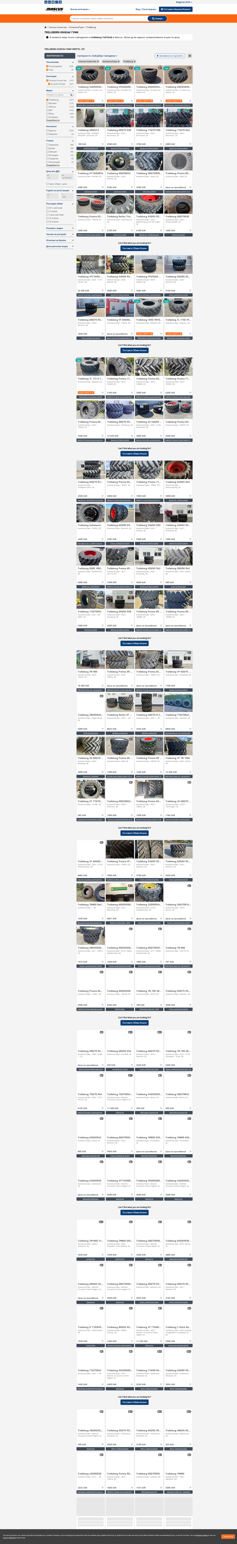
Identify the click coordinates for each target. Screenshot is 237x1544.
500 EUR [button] (140, 1108)
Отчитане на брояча (56, 240)
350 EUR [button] (111, 1065)
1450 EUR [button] (82, 919)
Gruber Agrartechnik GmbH (178, 1345)
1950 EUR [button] (82, 1341)
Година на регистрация (57, 190)
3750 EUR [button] (170, 291)
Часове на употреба (56, 234)
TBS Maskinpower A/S (149, 1492)
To (62, 194)
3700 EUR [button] (141, 144)
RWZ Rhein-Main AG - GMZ (149, 1009)
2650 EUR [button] (141, 1065)
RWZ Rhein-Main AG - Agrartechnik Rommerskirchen (184, 776)
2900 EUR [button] (141, 393)
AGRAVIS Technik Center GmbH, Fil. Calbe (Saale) (124, 587)
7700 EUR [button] (170, 686)
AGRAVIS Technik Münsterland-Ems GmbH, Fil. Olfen (126, 500)
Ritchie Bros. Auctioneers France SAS (91, 105)
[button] (59, 56)
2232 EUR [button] (82, 1488)
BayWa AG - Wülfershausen (149, 235)
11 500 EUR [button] (112, 1108)
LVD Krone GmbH (90, 191)
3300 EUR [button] (82, 436)
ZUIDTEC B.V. (120, 1259)
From (48, 194)
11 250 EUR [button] (142, 1341)
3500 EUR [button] (170, 436)
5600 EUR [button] (111, 291)
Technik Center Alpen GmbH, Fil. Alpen (179, 191)
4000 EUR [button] (82, 772)
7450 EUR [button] (82, 1384)
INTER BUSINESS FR (91, 148)
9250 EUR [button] (82, 1255)
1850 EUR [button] (82, 334)
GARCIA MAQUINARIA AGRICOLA (91, 1069)
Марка (49, 90)
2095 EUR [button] (141, 1298)
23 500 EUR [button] (83, 291)
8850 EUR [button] (170, 729)
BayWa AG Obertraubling (120, 148)
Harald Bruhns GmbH (120, 1069)
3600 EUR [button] (141, 1195)
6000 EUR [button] (82, 582)
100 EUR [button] (82, 144)
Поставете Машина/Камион (177, 9)
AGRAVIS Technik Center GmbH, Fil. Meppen (94, 235)
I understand (228, 1537)
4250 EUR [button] (170, 1065)
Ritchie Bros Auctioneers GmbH (149, 338)
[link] (91, 75)
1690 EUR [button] (170, 231)
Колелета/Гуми (76, 27)
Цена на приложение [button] (176, 187)
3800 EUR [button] (141, 436)
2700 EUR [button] (111, 231)
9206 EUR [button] (170, 1488)
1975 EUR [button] (82, 962)
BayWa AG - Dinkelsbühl (90, 587)
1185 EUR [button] (170, 815)
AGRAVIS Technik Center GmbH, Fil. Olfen (151, 630)
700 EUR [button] (140, 1005)
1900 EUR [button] (111, 815)
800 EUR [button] (82, 1152)
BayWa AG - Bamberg (90, 776)
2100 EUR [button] (141, 1445)
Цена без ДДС (53, 171)
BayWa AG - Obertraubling (178, 500)
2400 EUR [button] (111, 1384)
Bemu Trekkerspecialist (149, 1389)
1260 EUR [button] (111, 962)
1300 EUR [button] (111, 772)
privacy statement (9, 1538)
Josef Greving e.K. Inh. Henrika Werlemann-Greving (183, 733)
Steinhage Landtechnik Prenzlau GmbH (92, 1389)
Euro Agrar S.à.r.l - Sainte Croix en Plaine (92, 543)
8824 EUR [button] (111, 729)
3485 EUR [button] (141, 291)
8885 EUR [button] (82, 875)
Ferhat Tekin (90, 1345)
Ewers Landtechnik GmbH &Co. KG (178, 1069)
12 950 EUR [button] (112, 436)
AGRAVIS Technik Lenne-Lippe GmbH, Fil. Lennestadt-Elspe (128, 690)
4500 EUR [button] (82, 539)
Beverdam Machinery (149, 1156)
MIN (48, 175)
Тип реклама (52, 62)
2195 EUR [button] (170, 1298)
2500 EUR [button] (111, 144)
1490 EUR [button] (141, 772)
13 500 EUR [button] (171, 772)
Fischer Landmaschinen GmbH (149, 923)
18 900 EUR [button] (83, 686)
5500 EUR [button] (111, 1298)
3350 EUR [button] (111, 1005)
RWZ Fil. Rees (120, 1009)
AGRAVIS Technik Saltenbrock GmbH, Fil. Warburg (96, 1009)
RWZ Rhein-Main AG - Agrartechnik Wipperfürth (182, 966)
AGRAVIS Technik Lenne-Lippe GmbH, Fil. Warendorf (126, 880)
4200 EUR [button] (141, 1255)
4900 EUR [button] (82, 187)
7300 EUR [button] (170, 539)
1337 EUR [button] (141, 1488)
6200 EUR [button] (170, 393)
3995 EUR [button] (170, 1384)
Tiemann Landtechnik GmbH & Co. (120, 819)
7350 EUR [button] (111, 1255)
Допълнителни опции (57, 246)
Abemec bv (120, 1112)
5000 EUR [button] (170, 144)
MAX (63, 175)
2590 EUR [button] (111, 187)
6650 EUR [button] (170, 875)
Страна (49, 141)
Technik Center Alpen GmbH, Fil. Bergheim (151, 819)
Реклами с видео (54, 228)
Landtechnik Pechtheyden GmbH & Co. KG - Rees (95, 819)
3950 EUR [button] (170, 1005)
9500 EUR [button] (111, 1195)
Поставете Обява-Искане (134, 248)
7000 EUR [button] (111, 875)
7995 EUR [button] (111, 539)
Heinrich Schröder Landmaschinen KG (91, 295)
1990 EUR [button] (111, 582)
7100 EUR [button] (111, 393)
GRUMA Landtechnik (120, 733)
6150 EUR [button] (82, 1108)
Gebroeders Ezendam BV (149, 1112)
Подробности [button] (52, 120)
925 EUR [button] (170, 1445)
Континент (51, 126)
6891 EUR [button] (111, 919)
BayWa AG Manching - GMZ (120, 923)
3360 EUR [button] (170, 1341)
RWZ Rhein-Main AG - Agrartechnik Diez (92, 690)
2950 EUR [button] (111, 1445)
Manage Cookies (202, 1535)
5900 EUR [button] (82, 231)
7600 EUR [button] (111, 1488)
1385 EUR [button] (111, 1341)
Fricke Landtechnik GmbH (178, 295)
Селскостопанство (58, 27)
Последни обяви (54, 204)
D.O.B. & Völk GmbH (178, 587)
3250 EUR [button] (141, 1384)
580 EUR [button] (170, 582)
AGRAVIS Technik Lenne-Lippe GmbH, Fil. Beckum (125, 397)
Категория (51, 76)
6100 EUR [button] (141, 231)
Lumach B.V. (90, 1259)
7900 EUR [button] (141, 496)
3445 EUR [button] (141, 729)
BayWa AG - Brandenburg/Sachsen (90, 500)
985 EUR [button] (82, 815)
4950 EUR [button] (111, 1152)
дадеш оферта (85, 101)
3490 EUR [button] (141, 187)
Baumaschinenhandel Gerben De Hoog (92, 923)
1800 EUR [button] (141, 962)
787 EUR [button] (170, 962)
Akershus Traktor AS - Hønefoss (178, 1492)
